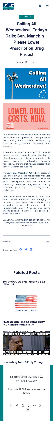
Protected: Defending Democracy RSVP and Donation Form (24, 323)
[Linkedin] (11, 405)
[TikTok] (28, 405)
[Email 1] (27, 409)
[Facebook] (17, 405)
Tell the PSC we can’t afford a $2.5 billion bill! (24, 283)
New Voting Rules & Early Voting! (23, 362)
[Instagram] (22, 405)
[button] (40, 6)
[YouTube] (34, 405)
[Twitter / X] (40, 405)
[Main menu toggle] (47, 6)
